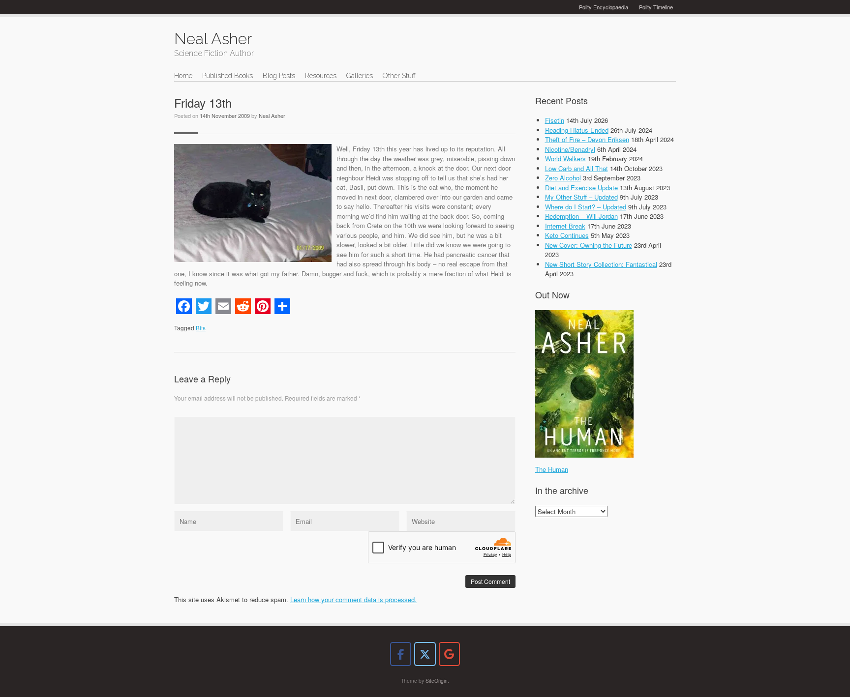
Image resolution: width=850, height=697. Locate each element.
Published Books (227, 76)
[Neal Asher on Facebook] (400, 654)
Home (183, 76)
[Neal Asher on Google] (449, 654)
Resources (320, 76)
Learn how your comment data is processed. (353, 599)
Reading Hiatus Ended (576, 130)
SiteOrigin (436, 680)
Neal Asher (272, 115)
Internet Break (565, 226)
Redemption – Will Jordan (581, 216)
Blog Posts (279, 76)
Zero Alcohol (563, 177)
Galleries (359, 76)
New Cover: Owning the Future (588, 245)
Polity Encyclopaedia (603, 7)
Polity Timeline (656, 7)
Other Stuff (399, 76)
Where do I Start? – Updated (585, 206)
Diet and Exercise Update (581, 187)
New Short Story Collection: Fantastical (601, 264)
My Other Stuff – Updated (581, 197)
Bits (201, 328)
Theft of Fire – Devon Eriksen (587, 139)
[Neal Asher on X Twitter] (424, 654)
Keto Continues (567, 235)
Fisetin (554, 120)
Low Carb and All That (576, 168)
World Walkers (565, 158)
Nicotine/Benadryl (570, 149)
